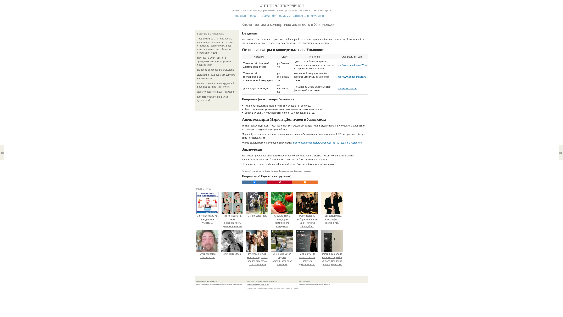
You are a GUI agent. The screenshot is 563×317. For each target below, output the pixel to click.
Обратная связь (304, 281)
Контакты (250, 281)
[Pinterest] (279, 182)
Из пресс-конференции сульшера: (215, 70)
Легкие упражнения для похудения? (216, 92)
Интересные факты (286, 171)
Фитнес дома (281, 15)
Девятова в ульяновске (302, 171)
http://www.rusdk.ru (347, 88)
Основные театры (257, 171)
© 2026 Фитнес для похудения (206, 281)
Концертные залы (271, 171)
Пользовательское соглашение (266, 281)
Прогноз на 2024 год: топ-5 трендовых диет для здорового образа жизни (214, 61)
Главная (240, 15)
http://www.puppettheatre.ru (352, 76)
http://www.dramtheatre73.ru (352, 65)
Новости (254, 15)
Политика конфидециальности (258, 285)
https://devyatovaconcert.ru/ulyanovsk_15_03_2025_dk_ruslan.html (327, 142)
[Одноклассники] (305, 182)
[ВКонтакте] (254, 182)
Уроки (266, 15)
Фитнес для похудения (281, 5)
